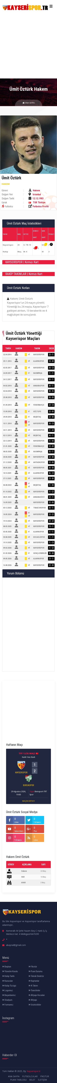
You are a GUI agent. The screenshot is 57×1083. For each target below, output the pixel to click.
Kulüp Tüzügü (10, 985)
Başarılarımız (10, 995)
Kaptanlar (34, 981)
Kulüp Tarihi (9, 976)
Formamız (8, 1004)
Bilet (32, 1079)
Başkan (7, 966)
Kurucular (8, 981)
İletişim (42, 1079)
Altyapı (33, 1000)
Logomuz (8, 990)
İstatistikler (35, 1004)
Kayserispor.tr (33, 1071)
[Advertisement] (28, 44)
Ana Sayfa (30, 102)
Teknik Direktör (37, 976)
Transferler (35, 990)
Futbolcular (30, 1076)
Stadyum (8, 1000)
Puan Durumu (36, 971)
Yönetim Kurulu (11, 971)
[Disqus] (28, 624)
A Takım (34, 985)
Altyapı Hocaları (37, 995)
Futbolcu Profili (41, 206)
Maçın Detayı (28, 801)
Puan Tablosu (18, 1079)
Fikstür (33, 966)
